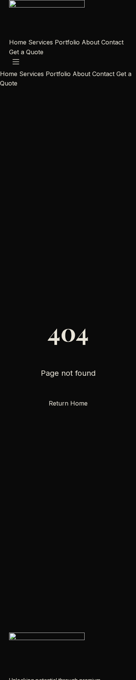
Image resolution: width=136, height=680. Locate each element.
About (90, 42)
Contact (112, 42)
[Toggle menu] (16, 62)
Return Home (68, 403)
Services (40, 42)
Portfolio (67, 42)
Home (17, 42)
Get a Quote (26, 52)
